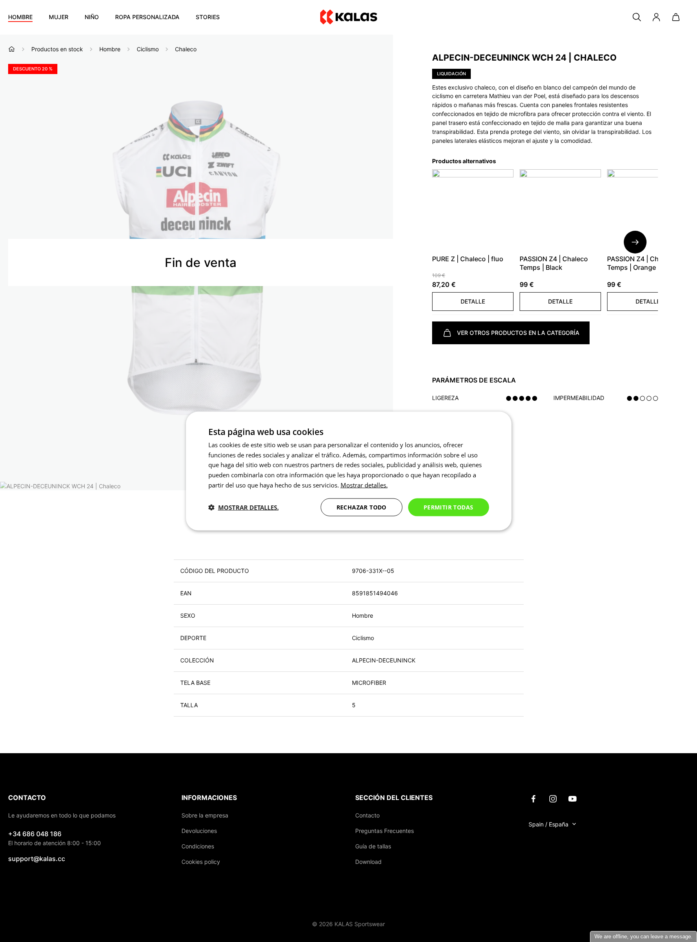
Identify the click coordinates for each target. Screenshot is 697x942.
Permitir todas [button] (449, 507)
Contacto (367, 815)
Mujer (58, 16)
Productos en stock (57, 49)
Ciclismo (148, 49)
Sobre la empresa (204, 815)
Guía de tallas (373, 846)
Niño (92, 16)
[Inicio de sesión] (656, 17)
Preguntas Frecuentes (384, 830)
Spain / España (548, 824)
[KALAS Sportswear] (348, 17)
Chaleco (186, 49)
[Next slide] (635, 242)
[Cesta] (676, 17)
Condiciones (197, 846)
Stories (208, 16)
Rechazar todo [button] (361, 507)
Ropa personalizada (147, 16)
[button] (472, 301)
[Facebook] (533, 798)
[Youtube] (572, 798)
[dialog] (348, 471)
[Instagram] (553, 798)
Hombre (20, 16)
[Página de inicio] (11, 49)
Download (368, 861)
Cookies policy (200, 861)
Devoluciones (199, 830)
